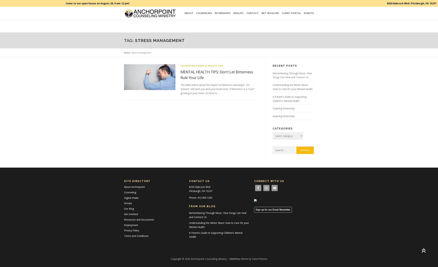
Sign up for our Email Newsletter (273, 209)
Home (127, 52)
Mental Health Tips (210, 65)
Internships (223, 13)
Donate (309, 13)
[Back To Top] (423, 251)
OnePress (234, 258)
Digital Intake (131, 197)
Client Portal (291, 13)
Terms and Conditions (136, 236)
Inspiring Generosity (284, 108)
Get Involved (270, 13)
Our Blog (129, 208)
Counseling (204, 13)
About (189, 13)
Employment (131, 225)
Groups (238, 13)
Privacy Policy (131, 230)
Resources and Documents (139, 219)
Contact (252, 13)
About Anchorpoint (134, 187)
